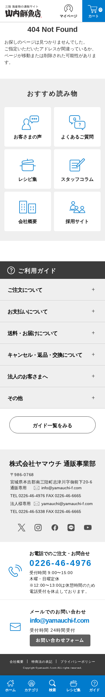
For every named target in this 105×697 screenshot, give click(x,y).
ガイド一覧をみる (52, 425)
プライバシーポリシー (78, 661)
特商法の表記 (42, 661)
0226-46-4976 (60, 563)
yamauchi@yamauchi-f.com (67, 503)
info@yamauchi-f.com (61, 487)
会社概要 (17, 661)
